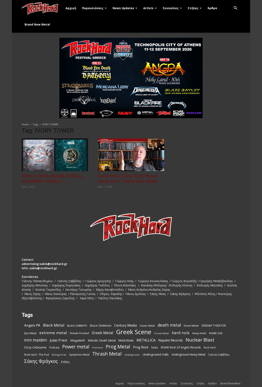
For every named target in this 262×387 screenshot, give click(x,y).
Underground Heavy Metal (188, 354)
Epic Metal (30, 333)
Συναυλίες (170, 8)
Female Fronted (79, 333)
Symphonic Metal (79, 354)
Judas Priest (58, 340)
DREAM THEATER (213, 325)
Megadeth (77, 340)
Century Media (125, 325)
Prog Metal (118, 347)
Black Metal (53, 325)
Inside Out (215, 333)
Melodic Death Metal (102, 340)
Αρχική (71, 8)
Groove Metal (161, 333)
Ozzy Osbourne (35, 347)
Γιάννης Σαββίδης (218, 354)
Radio (154, 347)
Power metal (75, 347)
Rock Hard (210, 347)
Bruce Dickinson (100, 325)
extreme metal (53, 332)
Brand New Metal (37, 24)
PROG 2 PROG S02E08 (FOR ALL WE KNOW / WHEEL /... (53, 179)
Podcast (54, 347)
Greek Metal (102, 333)
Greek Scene (133, 332)
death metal (169, 325)
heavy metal (199, 333)
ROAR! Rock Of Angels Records (181, 347)
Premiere (97, 347)
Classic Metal (147, 325)
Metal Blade (126, 340)
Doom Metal (191, 325)
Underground (132, 354)
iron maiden (35, 340)
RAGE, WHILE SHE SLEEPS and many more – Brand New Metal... (129, 179)
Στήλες (193, 8)
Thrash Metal (107, 354)
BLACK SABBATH (77, 325)
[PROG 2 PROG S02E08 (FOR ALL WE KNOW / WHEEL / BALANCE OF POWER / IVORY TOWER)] (55, 154)
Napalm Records (170, 340)
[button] (235, 8)
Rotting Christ (59, 354)
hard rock (180, 333)
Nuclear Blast (200, 340)
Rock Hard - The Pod (36, 354)
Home (25, 124)
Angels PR (32, 325)
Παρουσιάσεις (92, 8)
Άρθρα (212, 8)
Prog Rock (140, 347)
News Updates (123, 8)
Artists (148, 8)
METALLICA (146, 340)
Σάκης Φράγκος (41, 361)
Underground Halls (155, 354)
